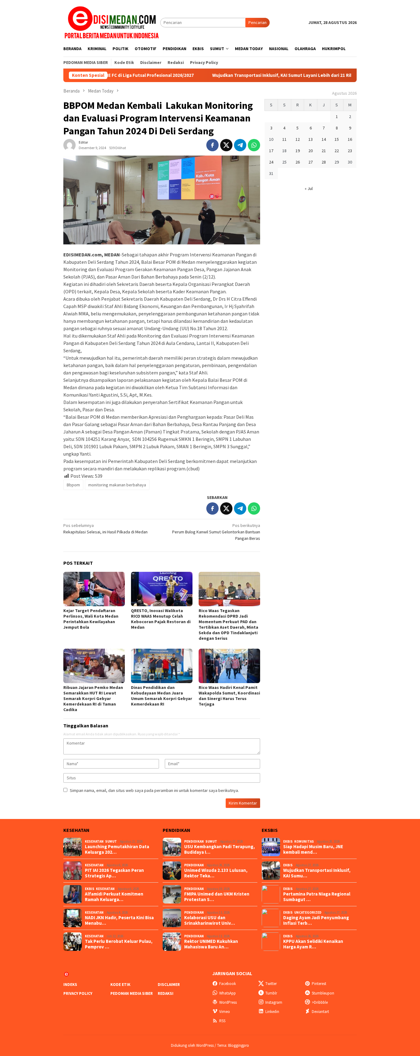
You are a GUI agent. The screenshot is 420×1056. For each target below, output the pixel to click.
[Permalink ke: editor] (69, 145)
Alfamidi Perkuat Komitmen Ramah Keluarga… (114, 896)
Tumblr (271, 993)
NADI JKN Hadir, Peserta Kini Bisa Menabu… (119, 920)
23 (350, 150)
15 (337, 139)
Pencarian (257, 22)
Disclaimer (169, 984)
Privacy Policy (77, 993)
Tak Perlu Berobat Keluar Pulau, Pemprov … (119, 944)
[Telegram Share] (240, 145)
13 (310, 139)
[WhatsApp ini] (254, 145)
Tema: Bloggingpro (233, 1045)
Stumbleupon (323, 993)
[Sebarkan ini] (212, 145)
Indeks (70, 984)
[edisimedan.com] (111, 22)
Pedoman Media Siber (131, 993)
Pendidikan (194, 841)
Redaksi (165, 993)
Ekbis (89, 889)
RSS (222, 1020)
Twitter (271, 983)
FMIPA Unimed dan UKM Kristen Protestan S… (216, 896)
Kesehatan (94, 841)
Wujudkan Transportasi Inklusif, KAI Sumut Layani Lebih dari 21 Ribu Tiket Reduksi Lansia (270, 75)
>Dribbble (320, 1002)
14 (324, 139)
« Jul (309, 188)
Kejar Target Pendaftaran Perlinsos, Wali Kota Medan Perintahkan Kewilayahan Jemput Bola (90, 619)
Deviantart (320, 1011)
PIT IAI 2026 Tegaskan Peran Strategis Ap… (114, 873)
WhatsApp (227, 993)
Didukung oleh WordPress (192, 1045)
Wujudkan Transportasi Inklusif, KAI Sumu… (317, 873)
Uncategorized (307, 912)
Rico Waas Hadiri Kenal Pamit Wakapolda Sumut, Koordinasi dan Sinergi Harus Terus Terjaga (229, 696)
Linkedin (272, 1011)
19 (297, 150)
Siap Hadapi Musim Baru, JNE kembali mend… (313, 849)
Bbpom (73, 485)
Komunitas (304, 841)
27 (310, 162)
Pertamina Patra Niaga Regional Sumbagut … (316, 896)
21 (324, 150)
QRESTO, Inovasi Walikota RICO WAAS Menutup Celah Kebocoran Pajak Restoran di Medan (161, 619)
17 (271, 150)
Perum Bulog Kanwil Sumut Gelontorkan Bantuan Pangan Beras (216, 532)
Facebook (227, 983)
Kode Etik (120, 984)
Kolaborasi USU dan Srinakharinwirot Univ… (209, 920)
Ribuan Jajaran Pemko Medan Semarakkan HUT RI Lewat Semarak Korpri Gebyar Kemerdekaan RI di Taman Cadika (93, 698)
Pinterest (319, 983)
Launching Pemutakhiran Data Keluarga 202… (117, 849)
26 (297, 162)
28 (324, 162)
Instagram (273, 1002)
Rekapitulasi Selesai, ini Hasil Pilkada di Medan (105, 529)
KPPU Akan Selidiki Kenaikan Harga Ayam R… (313, 944)
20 (310, 150)
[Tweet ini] (226, 145)
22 (337, 150)
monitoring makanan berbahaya (117, 485)
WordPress (228, 1002)
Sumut (111, 841)
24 (271, 162)
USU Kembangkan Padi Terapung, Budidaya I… (219, 849)
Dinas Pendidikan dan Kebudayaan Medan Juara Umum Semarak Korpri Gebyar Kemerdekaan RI (161, 696)
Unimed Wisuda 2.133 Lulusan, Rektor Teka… (216, 873)
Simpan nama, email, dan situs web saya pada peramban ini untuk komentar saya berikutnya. (154, 790)
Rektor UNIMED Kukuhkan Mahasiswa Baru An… (211, 944)
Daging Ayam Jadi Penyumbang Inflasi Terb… (316, 920)
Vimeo (224, 1011)
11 (284, 139)
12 (297, 139)
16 (350, 139)
